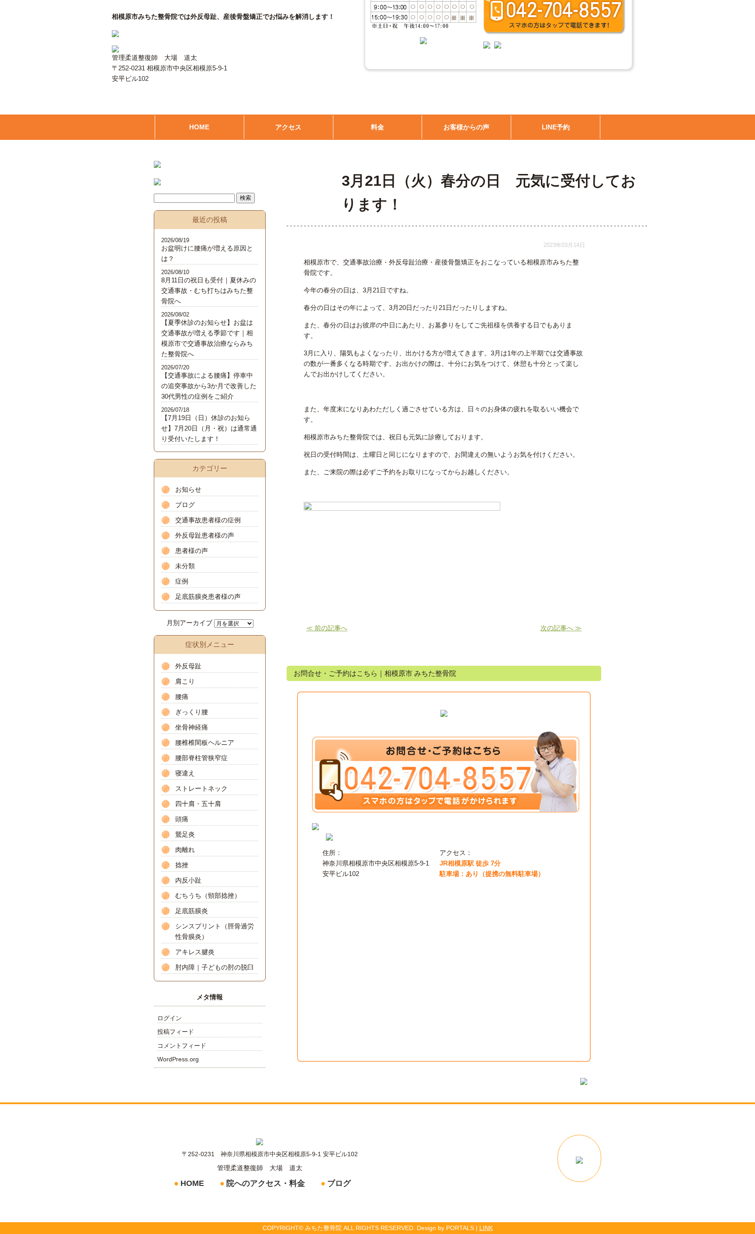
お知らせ (188, 489)
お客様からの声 (466, 127)
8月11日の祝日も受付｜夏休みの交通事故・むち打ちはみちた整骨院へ (208, 290)
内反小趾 (188, 880)
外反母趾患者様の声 (204, 535)
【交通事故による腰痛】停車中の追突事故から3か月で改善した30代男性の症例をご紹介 (208, 386)
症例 (181, 581)
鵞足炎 (185, 834)
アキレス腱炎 (195, 952)
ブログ (185, 504)
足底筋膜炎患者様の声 (208, 596)
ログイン (169, 1018)
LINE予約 (556, 127)
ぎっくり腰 (191, 712)
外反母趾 (188, 666)
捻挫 (181, 865)
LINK (486, 1227)
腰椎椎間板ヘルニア (204, 742)
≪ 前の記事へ (326, 628)
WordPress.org (178, 1059)
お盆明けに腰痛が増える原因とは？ (207, 253)
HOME (199, 127)
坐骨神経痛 (191, 727)
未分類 (185, 566)
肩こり (185, 681)
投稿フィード (175, 1031)
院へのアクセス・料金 (265, 1183)
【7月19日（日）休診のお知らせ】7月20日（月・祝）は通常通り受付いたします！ (209, 428)
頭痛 (181, 819)
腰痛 (181, 696)
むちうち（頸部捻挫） (208, 895)
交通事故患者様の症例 (208, 520)
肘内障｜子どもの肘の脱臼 (214, 967)
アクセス (288, 127)
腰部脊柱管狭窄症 (201, 757)
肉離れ (185, 849)
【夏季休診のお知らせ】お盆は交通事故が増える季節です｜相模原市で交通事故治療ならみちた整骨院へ (207, 338)
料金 (377, 127)
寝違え (185, 773)
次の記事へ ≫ (561, 628)
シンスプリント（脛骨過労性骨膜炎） (214, 931)
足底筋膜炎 (191, 910)
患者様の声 (191, 550)
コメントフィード (181, 1045)
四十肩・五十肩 (198, 803)
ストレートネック (201, 788)
